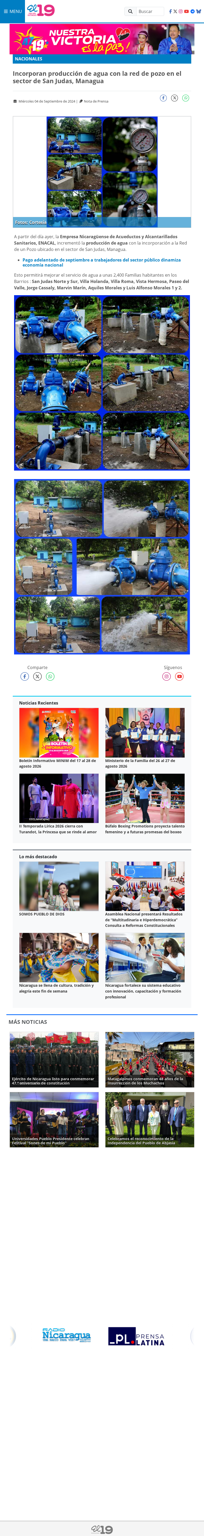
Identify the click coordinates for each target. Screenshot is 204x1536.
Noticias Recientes (38, 703)
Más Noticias (27, 1021)
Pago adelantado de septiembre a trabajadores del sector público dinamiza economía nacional (102, 262)
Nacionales (28, 59)
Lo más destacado (38, 857)
